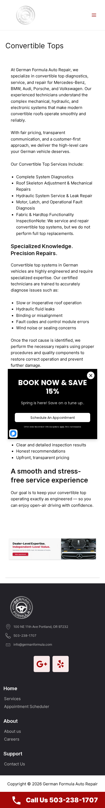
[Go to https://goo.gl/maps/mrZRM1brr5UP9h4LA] (42, 664)
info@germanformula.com (32, 644)
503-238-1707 (24, 636)
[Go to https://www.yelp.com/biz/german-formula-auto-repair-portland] (60, 664)
